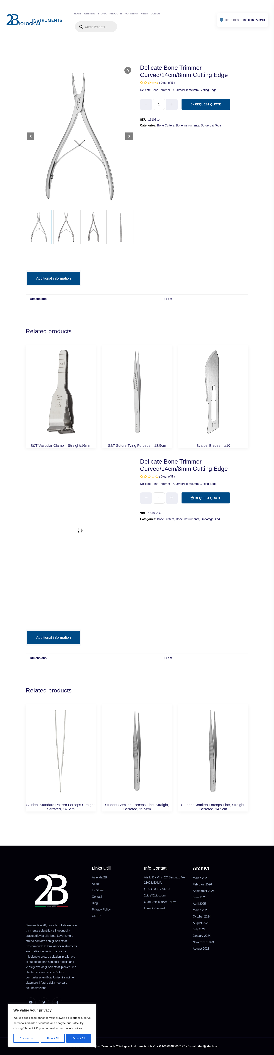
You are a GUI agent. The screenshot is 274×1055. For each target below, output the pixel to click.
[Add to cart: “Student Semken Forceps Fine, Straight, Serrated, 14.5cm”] (213, 755)
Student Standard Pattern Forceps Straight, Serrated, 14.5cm (60, 807)
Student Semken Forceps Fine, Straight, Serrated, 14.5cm (213, 807)
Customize (26, 1038)
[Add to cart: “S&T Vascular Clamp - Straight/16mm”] (60, 395)
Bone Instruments (187, 125)
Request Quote (207, 104)
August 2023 (201, 948)
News (144, 13)
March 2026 (200, 878)
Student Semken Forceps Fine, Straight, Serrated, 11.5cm (137, 807)
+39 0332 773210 (245, 20)
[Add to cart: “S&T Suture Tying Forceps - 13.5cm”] (137, 395)
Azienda (89, 13)
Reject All (53, 1038)
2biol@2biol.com (155, 895)
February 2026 (202, 884)
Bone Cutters (165, 125)
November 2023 (203, 942)
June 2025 (199, 897)
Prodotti (116, 13)
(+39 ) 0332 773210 (156, 889)
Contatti (156, 13)
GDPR (96, 916)
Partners (131, 13)
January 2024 (202, 935)
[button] (129, 136)
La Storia (98, 890)
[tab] (53, 278)
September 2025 (203, 890)
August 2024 (201, 923)
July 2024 (199, 929)
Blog (95, 903)
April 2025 (199, 903)
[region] (52, 1025)
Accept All (78, 1038)
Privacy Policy (101, 909)
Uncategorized (210, 519)
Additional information (53, 278)
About (95, 883)
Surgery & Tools (211, 125)
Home (77, 13)
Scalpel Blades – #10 (213, 446)
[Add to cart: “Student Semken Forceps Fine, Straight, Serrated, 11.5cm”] (137, 755)
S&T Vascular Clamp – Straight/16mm (60, 446)
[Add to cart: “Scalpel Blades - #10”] (213, 395)
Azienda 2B (99, 877)
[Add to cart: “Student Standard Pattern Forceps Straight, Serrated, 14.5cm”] (60, 755)
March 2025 (200, 910)
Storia (102, 13)
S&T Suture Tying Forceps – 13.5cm (137, 446)
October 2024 (202, 916)
